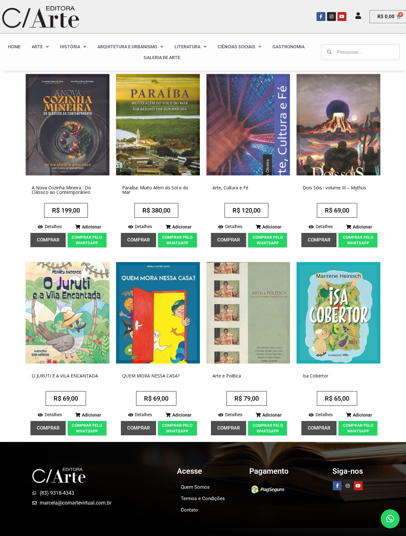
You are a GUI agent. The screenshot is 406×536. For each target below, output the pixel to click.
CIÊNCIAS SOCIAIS (236, 46)
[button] (88, 227)
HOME (14, 46)
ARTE (37, 46)
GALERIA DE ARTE (162, 57)
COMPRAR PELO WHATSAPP (87, 240)
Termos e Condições (203, 498)
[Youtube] (341, 16)
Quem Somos (195, 487)
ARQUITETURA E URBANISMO (127, 46)
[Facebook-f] (321, 16)
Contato (189, 510)
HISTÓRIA (70, 46)
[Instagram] (331, 16)
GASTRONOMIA (288, 46)
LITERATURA (187, 46)
